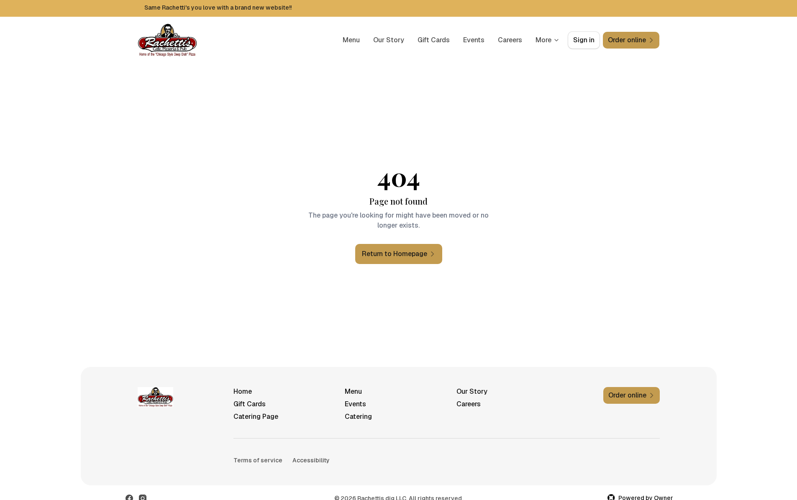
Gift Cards (434, 40)
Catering (358, 416)
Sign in (584, 40)
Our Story (388, 40)
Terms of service (257, 460)
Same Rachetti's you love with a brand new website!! (218, 7)
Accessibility (311, 460)
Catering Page (255, 416)
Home (242, 391)
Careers (510, 40)
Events (473, 40)
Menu (351, 40)
